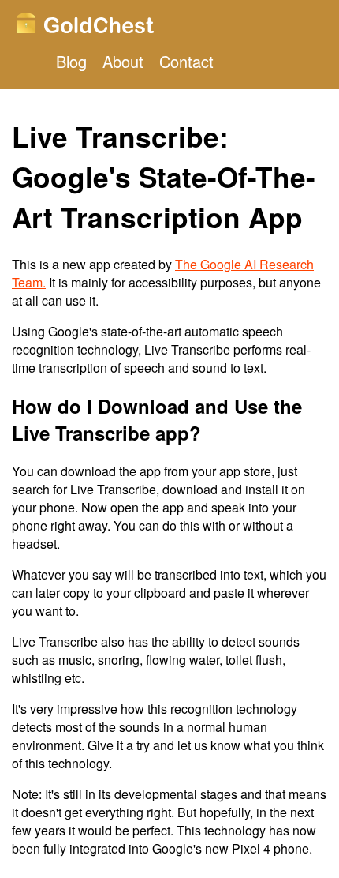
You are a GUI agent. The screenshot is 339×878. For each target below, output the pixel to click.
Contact (186, 61)
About (122, 61)
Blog (71, 61)
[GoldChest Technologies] (86, 25)
